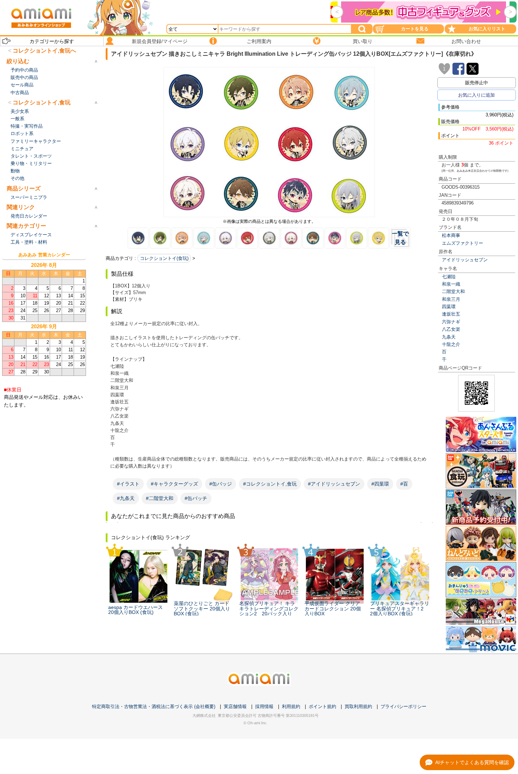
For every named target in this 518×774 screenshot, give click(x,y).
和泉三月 (451, 299)
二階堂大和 (453, 291)
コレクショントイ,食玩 (41, 102)
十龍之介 (451, 344)
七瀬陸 (449, 276)
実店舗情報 (235, 706)
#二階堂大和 (159, 498)
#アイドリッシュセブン (334, 484)
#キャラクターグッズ (174, 484)
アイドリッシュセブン (465, 259)
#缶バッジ (220, 484)
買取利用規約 (358, 706)
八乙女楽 (451, 329)
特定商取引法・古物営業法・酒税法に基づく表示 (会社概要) (153, 706)
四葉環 (449, 306)
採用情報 (264, 706)
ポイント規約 (322, 706)
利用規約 (291, 706)
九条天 (449, 337)
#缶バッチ (196, 498)
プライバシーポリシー (403, 706)
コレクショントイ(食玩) (164, 258)
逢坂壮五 (451, 314)
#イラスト (128, 484)
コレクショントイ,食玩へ (44, 51)
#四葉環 (380, 484)
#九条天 (126, 498)
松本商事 (451, 235)
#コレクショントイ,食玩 (270, 484)
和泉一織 (451, 284)
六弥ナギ (451, 321)
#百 (404, 484)
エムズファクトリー (462, 243)
